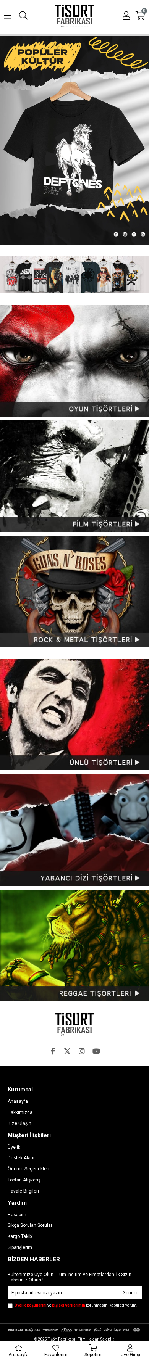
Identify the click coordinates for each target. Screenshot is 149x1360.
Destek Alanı (21, 1157)
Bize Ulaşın (19, 1123)
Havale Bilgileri (23, 1191)
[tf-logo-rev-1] (74, 1024)
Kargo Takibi (20, 1236)
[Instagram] (81, 1051)
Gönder (130, 1293)
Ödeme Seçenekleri (28, 1169)
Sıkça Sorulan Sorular (30, 1225)
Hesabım (17, 1214)
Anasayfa (18, 1101)
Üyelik (14, 1147)
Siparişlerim (20, 1247)
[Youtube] (96, 1051)
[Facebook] (52, 1051)
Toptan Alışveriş (24, 1180)
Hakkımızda (20, 1112)
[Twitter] (67, 1051)
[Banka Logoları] (75, 1330)
